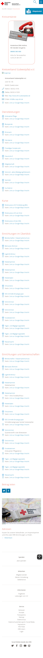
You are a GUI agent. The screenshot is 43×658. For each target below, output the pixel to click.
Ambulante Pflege (11, 116)
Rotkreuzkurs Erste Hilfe (13, 221)
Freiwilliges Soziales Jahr (13, 148)
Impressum (21, 624)
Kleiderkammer (10, 262)
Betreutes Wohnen (11, 246)
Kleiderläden (9, 278)
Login (21, 631)
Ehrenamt (8, 132)
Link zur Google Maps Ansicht (19, 103)
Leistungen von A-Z (21, 596)
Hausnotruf (9, 156)
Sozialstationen (10, 318)
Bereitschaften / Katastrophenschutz (17, 238)
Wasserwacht (9, 342)
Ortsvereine (9, 286)
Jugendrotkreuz (10, 254)
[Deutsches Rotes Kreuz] (6, 4)
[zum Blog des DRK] (29, 645)
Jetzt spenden (21, 561)
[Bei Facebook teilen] (8, 491)
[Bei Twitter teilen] (4, 491)
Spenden (8, 180)
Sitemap (21, 617)
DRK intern (21, 629)
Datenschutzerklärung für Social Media (21, 622)
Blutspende (8, 124)
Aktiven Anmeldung (21, 577)
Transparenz (21, 615)
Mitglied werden (21, 575)
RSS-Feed (21, 627)
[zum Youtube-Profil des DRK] (25, 645)
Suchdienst (8, 188)
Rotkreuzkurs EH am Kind (13, 213)
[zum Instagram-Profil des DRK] (21, 645)
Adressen (9, 9)
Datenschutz (21, 620)
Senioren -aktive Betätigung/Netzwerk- (17, 172)
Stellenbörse (21, 580)
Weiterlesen (8, 538)
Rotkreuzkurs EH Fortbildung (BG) (16, 205)
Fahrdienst (8, 140)
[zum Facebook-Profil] (12, 645)
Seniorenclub (9, 302)
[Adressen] (21, 511)
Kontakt (21, 612)
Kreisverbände (16, 9)
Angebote (21, 594)
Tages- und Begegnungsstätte (15, 326)
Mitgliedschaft (9, 164)
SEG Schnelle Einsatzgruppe (14, 294)
